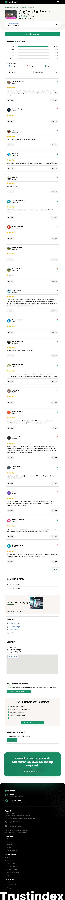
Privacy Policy (11, 866)
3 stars (11, 52)
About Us (9, 842)
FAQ (8, 875)
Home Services (17, 7)
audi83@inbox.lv (14, 624)
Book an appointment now (18, 802)
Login (12, 740)
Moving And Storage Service (29, 7)
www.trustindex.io (10, 832)
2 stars (11, 55)
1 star (11, 58)
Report (55, 100)
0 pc (48, 66)
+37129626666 (13, 630)
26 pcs (31, 66)
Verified (13, 72)
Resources (10, 845)
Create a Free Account (31, 771)
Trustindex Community (15, 826)
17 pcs (13, 66)
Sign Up (9, 860)
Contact (9, 848)
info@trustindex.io (22, 832)
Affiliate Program (12, 851)
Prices (9, 839)
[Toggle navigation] (58, 2)
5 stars (11, 46)
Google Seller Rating (13, 872)
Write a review (33, 34)
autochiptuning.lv (14, 627)
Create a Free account (17, 691)
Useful (11, 100)
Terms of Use (11, 863)
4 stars (11, 49)
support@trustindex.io (17, 796)
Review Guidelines (12, 869)
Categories (10, 888)
